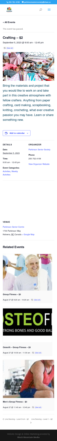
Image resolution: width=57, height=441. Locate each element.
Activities (6, 171)
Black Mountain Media (28, 437)
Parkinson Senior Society (39, 149)
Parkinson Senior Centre (13, 226)
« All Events (9, 22)
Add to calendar (17, 133)
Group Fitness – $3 (12, 294)
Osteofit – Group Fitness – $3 (17, 347)
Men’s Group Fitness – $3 (15, 401)
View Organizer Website (39, 164)
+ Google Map (28, 234)
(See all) (10, 48)
